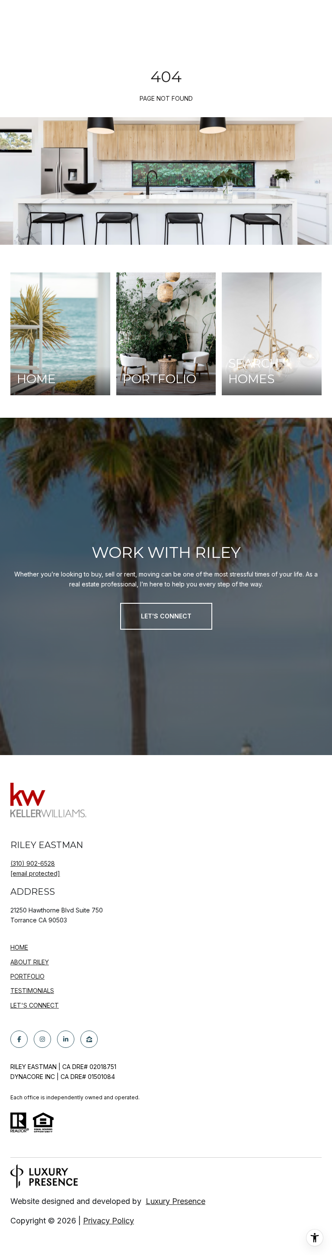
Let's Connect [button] (166, 616)
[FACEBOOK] (19, 1039)
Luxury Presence (175, 1201)
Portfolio (27, 976)
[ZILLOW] (89, 1039)
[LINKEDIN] (65, 1039)
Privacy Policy (108, 1220)
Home (19, 947)
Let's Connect (34, 1005)
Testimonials (32, 990)
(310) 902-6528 (32, 863)
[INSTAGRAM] (42, 1039)
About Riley (29, 962)
